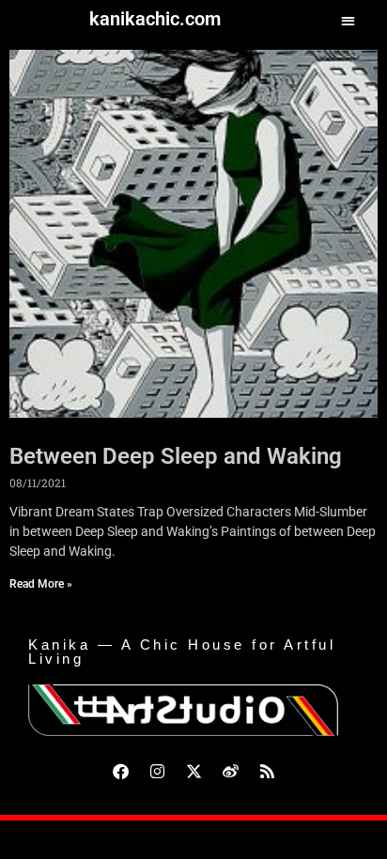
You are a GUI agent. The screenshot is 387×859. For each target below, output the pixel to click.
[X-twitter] (193, 771)
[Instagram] (157, 771)
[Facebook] (120, 771)
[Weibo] (230, 771)
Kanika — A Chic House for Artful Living (181, 652)
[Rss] (267, 771)
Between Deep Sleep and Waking (175, 456)
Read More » (40, 584)
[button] (349, 20)
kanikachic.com (155, 19)
